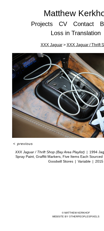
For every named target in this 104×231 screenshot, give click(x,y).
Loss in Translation (76, 33)
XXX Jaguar (51, 45)
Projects (42, 23)
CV (63, 23)
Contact (83, 23)
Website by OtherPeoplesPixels (75, 216)
